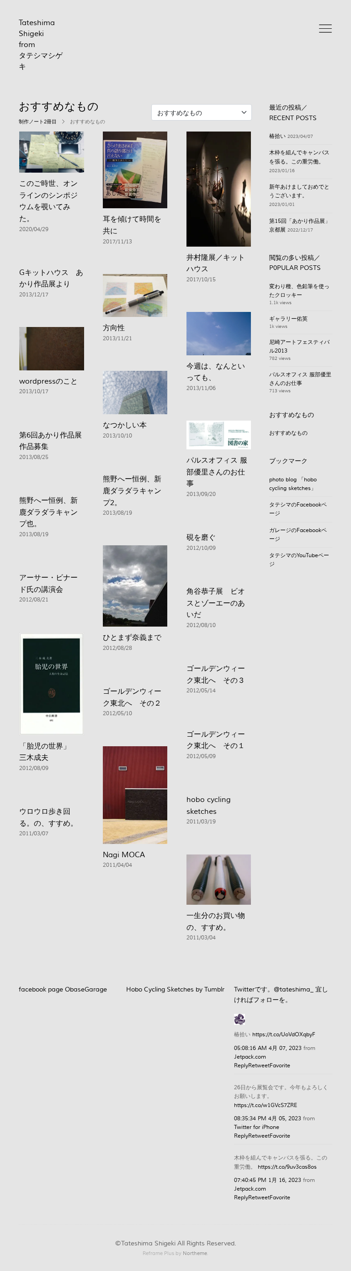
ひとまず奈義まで (132, 637)
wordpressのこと (48, 381)
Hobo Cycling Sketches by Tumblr (175, 990)
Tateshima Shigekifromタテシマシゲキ (41, 44)
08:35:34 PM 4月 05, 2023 (267, 1118)
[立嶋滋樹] (239, 1018)
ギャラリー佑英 (288, 319)
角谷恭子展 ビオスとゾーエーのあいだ (215, 603)
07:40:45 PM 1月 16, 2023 (267, 1180)
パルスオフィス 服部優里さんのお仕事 (216, 472)
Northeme (195, 1253)
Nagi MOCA (124, 855)
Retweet (259, 1065)
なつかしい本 (125, 425)
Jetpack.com (250, 1057)
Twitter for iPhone (256, 1127)
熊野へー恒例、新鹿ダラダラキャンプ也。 (48, 512)
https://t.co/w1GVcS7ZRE (265, 1105)
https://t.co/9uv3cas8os (287, 1167)
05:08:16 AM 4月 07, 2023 (268, 1048)
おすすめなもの (288, 433)
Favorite (280, 1065)
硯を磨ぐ (201, 537)
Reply (241, 1065)
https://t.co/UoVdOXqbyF (283, 1034)
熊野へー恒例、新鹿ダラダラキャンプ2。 (132, 491)
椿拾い (277, 136)
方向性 (114, 327)
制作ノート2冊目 (38, 122)
